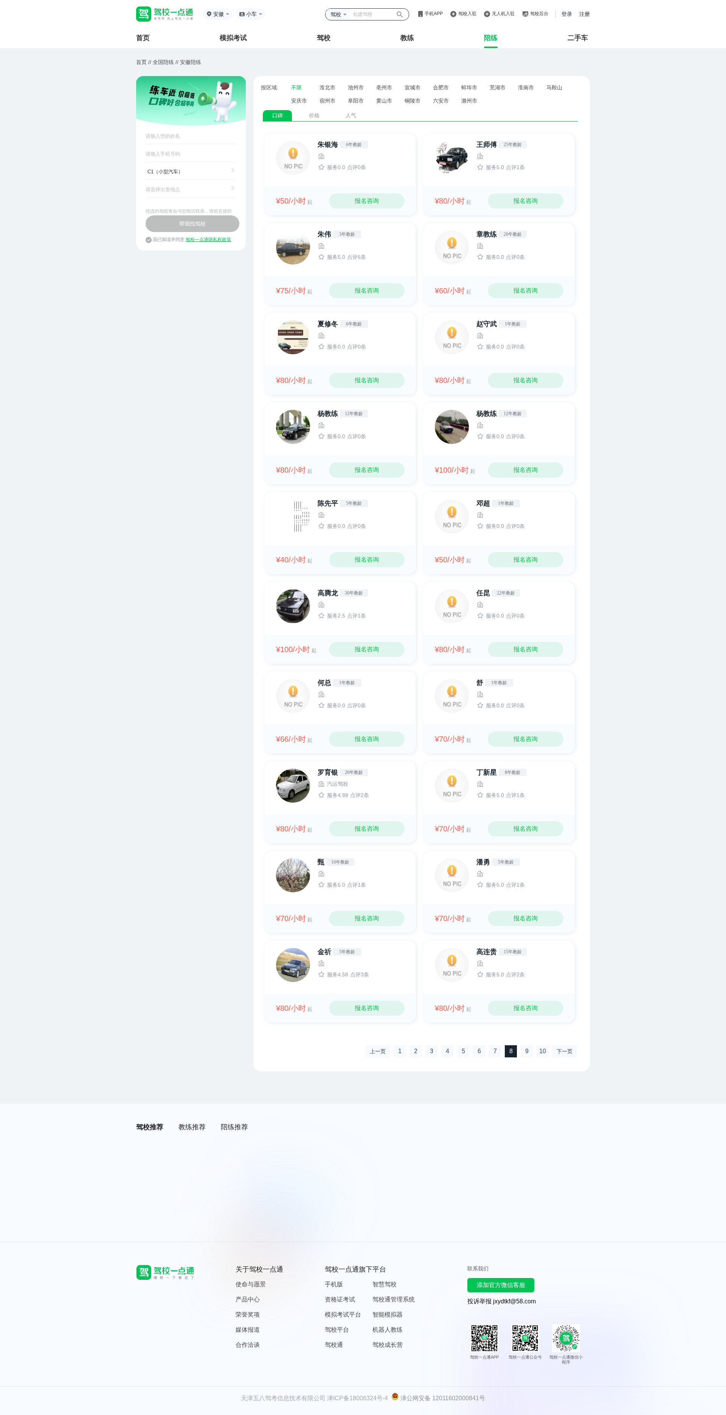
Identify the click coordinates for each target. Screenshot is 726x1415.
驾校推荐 (149, 1127)
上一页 (378, 1051)
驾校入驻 (467, 13)
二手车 (578, 38)
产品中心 (248, 1299)
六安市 (441, 101)
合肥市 (441, 87)
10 (542, 1051)
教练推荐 (192, 1127)
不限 (296, 87)
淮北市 (327, 87)
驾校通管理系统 (393, 1299)
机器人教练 (387, 1329)
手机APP (434, 13)
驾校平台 (337, 1329)
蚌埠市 (469, 87)
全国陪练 (163, 62)
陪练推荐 (234, 1127)
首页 (143, 38)
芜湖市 (498, 87)
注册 (584, 14)
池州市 (356, 87)
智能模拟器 (387, 1314)
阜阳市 (356, 101)
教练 (407, 38)
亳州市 (384, 87)
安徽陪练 (190, 62)
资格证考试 (340, 1299)
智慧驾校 (384, 1284)
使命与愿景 (251, 1284)
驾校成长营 (387, 1345)
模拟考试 (233, 38)
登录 (567, 14)
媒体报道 (248, 1329)
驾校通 (334, 1345)
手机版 (334, 1284)
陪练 (491, 38)
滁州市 (469, 101)
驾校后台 (539, 13)
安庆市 (299, 101)
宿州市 (327, 101)
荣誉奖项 (248, 1314)
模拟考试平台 (343, 1314)
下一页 (564, 1051)
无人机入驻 (503, 13)
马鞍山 (554, 87)
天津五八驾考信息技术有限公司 (283, 1398)
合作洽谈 (248, 1345)
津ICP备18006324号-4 (357, 1398)
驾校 (323, 38)
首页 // (143, 62)
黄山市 (384, 101)
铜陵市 (412, 101)
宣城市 (412, 87)
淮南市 (526, 87)
